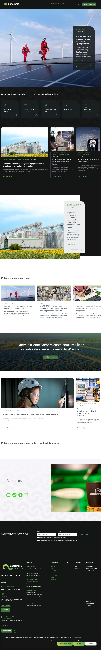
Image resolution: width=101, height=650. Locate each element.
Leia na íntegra (81, 61)
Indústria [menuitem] (53, 566)
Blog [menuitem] (76, 566)
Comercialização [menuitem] (30, 592)
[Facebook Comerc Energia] (19, 575)
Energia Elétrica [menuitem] (31, 590)
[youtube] (8, 495)
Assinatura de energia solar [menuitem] (33, 597)
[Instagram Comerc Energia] (16, 575)
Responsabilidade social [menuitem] (92, 568)
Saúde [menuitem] (52, 577)
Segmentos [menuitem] (54, 562)
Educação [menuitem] (53, 579)
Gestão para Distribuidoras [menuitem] (33, 575)
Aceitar (79, 643)
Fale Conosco (7, 630)
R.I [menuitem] (67, 562)
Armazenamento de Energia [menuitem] (33, 586)
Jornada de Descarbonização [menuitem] (33, 605)
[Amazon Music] (26, 494)
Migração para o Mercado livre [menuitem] (34, 569)
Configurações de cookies (65, 643)
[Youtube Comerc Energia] (6, 575)
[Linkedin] (2, 575)
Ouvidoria (6, 610)
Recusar (91, 643)
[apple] (20, 495)
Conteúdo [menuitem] (78, 562)
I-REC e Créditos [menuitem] (30, 603)
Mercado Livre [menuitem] (30, 566)
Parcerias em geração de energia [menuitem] (34, 594)
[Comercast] (11, 575)
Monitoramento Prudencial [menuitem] (87, 604)
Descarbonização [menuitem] (31, 601)
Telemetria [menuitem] (29, 584)
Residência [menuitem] (53, 570)
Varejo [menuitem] (52, 568)
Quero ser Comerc (89, 4)
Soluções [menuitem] (29, 562)
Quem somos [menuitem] (89, 566)
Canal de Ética (5, 606)
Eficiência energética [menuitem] (32, 579)
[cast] (14, 495)
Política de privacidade (76, 637)
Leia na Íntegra (7, 176)
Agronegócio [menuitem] (54, 575)
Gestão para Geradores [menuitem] (32, 573)
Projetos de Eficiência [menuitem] (32, 581)
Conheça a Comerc (50, 357)
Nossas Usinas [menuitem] (90, 570)
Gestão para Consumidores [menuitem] (33, 571)
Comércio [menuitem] (53, 573)
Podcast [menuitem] (77, 568)
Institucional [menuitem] (89, 562)
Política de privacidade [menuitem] (92, 602)
